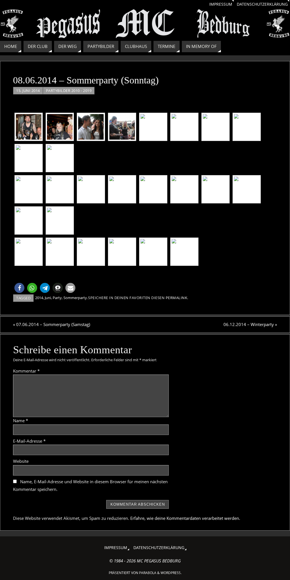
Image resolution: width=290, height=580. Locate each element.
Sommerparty (75, 297)
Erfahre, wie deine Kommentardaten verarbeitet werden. (185, 518)
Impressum (220, 4)
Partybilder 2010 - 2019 (69, 90)
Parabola (147, 572)
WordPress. (171, 572)
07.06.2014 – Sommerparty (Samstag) (51, 324)
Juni (48, 297)
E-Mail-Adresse (29, 441)
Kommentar (26, 371)
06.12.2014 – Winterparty (250, 324)
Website (21, 461)
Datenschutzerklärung (262, 4)
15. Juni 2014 (28, 90)
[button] (19, 288)
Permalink (176, 297)
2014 (39, 297)
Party (57, 297)
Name (20, 420)
